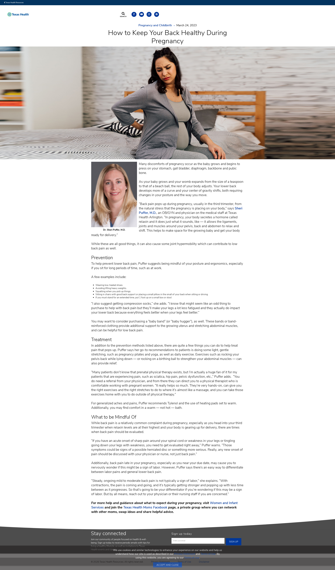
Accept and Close (168, 564)
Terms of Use (208, 554)
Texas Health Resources (14, 2)
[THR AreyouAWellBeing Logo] (18, 14)
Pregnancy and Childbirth (155, 25)
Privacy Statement (184, 554)
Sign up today (181, 534)
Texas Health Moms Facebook (145, 507)
